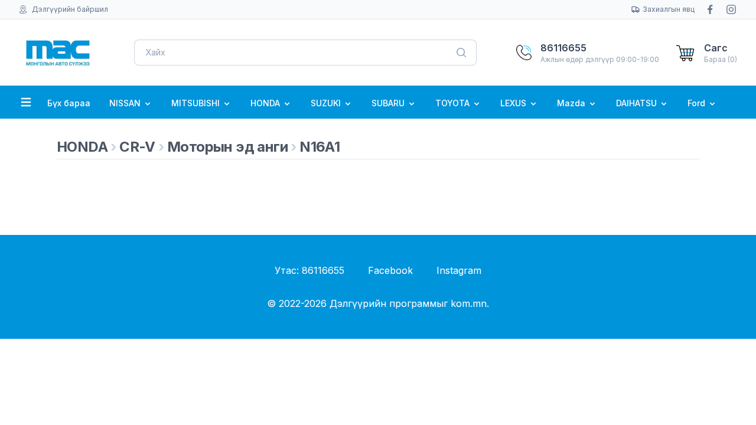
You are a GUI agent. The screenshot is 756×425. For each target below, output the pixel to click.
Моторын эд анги (227, 146)
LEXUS (514, 103)
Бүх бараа (68, 103)
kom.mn (469, 303)
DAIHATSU (637, 103)
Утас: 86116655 (309, 270)
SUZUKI (327, 103)
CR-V (137, 146)
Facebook (390, 270)
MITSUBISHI (196, 103)
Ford (697, 103)
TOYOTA (453, 103)
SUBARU (389, 103)
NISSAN (126, 103)
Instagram (458, 270)
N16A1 (319, 146)
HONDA (266, 103)
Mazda (572, 103)
